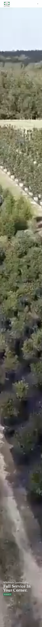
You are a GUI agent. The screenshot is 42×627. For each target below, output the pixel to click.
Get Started (6, 594)
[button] (38, 4)
